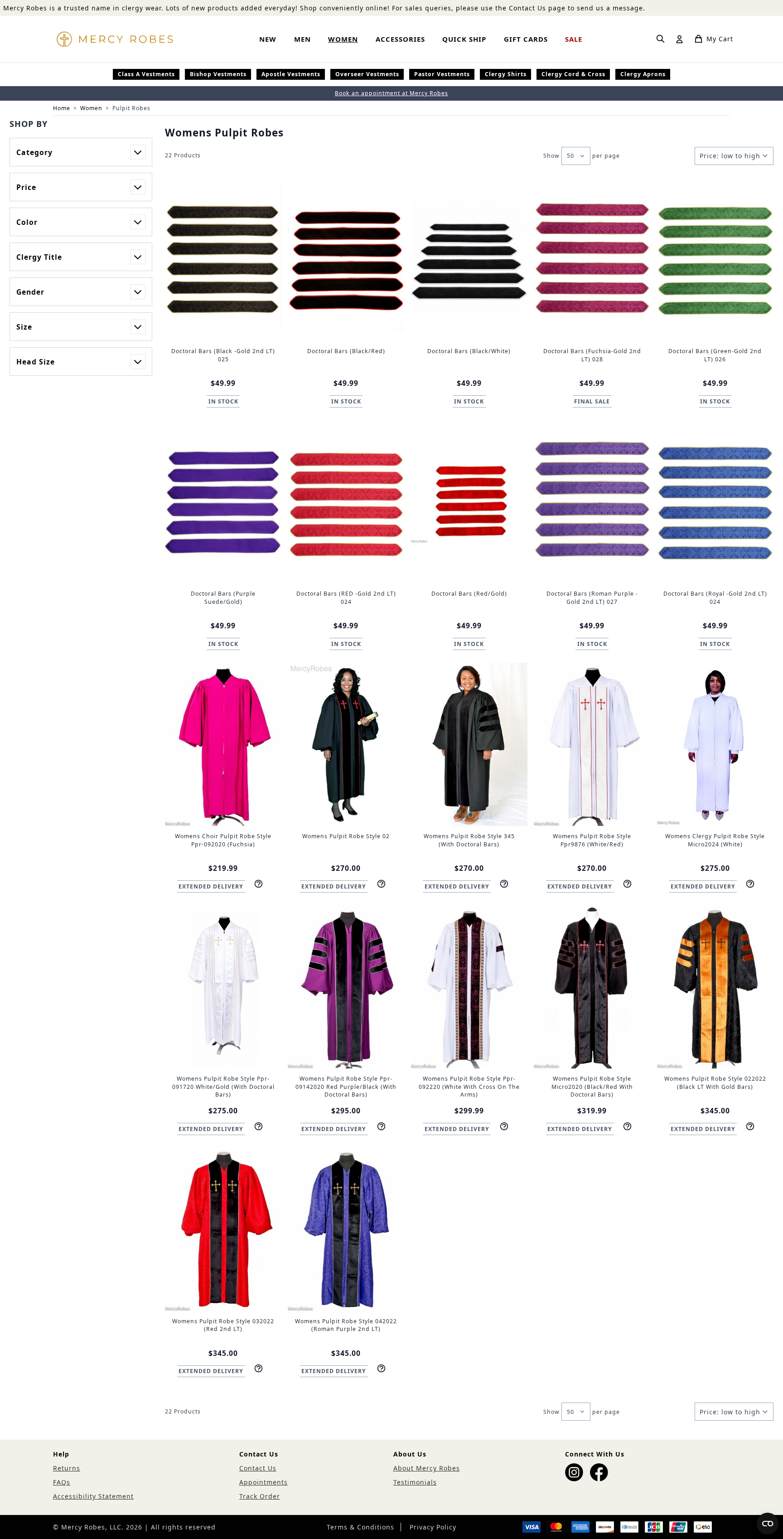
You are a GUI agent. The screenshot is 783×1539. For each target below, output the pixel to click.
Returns (66, 1468)
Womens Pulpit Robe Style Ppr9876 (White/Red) (592, 840)
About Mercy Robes (426, 1468)
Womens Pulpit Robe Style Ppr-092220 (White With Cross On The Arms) (469, 1086)
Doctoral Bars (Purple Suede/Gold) (223, 598)
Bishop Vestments (218, 74)
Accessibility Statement (93, 1496)
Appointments (263, 1482)
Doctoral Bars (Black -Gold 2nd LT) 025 (223, 355)
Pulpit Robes (131, 108)
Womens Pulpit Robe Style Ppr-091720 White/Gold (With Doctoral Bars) (223, 1086)
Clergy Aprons (643, 74)
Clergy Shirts (506, 74)
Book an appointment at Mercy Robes (391, 93)
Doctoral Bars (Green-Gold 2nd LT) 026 (715, 355)
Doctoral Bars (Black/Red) (346, 351)
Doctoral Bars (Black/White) (469, 351)
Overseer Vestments (367, 74)
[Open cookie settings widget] (767, 1523)
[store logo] (115, 39)
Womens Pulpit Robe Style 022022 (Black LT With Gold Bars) (715, 1083)
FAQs (61, 1482)
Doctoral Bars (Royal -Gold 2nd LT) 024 (715, 598)
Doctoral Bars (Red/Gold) (469, 593)
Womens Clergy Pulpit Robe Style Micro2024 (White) (715, 840)
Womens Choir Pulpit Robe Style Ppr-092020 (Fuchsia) (223, 840)
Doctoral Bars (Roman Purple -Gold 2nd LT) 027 (592, 598)
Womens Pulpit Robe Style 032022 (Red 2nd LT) (223, 1325)
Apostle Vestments (290, 74)
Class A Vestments (146, 74)
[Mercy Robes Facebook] (599, 1472)
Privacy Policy (433, 1527)
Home (61, 108)
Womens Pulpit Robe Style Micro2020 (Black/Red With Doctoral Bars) (592, 1086)
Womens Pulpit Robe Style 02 (346, 836)
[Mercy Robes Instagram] (574, 1472)
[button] (81, 123)
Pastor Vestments (442, 74)
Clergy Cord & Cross (573, 74)
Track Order (259, 1496)
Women (91, 108)
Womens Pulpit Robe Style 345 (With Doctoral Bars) (469, 840)
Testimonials (415, 1482)
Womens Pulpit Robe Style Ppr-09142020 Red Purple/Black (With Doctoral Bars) (345, 1086)
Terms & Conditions (360, 1527)
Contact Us (257, 1468)
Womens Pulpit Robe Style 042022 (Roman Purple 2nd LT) (346, 1325)
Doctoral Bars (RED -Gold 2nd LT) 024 (346, 598)
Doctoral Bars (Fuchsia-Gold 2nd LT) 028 (592, 355)
